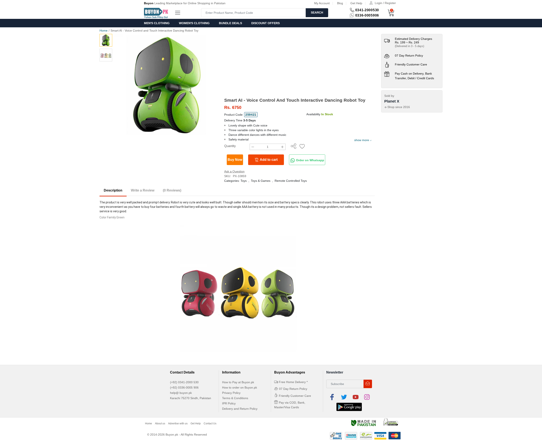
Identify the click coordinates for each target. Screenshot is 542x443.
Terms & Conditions (235, 398)
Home (104, 30)
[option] (166, 85)
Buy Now (235, 159)
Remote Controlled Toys (291, 180)
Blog (340, 3)
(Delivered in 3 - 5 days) (409, 46)
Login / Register (385, 3)
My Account (322, 3)
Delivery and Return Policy (239, 408)
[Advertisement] (299, 65)
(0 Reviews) (172, 190)
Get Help (356, 3)
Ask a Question (234, 171)
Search (317, 12)
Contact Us (210, 423)
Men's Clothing (157, 23)
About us (160, 423)
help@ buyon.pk (181, 392)
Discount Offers (265, 23)
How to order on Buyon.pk (239, 387)
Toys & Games (260, 180)
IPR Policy (229, 403)
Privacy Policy (231, 392)
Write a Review (142, 190)
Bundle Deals (230, 23)
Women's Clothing (194, 23)
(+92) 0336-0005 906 (184, 387)
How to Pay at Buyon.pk (238, 382)
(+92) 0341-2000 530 (184, 382)
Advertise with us (178, 423)
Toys (244, 180)
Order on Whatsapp (309, 160)
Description (113, 190)
